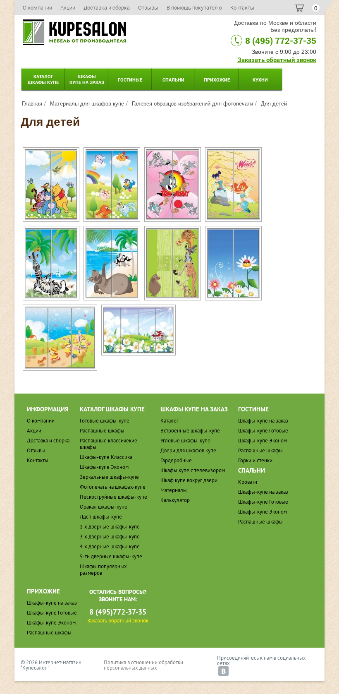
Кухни (260, 80)
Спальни (173, 80)
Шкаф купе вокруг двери (188, 480)
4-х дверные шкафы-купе (110, 546)
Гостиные (130, 80)
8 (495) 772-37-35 (280, 40)
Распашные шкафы (102, 430)
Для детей (274, 103)
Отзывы (148, 7)
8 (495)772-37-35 (117, 612)
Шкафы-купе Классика (106, 457)
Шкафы (86, 79)
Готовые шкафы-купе (104, 420)
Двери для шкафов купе (188, 450)
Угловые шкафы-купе (185, 440)
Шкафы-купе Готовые (263, 430)
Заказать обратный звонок (276, 59)
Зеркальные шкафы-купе (109, 476)
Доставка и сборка (107, 7)
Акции (67, 7)
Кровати (247, 481)
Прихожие (217, 80)
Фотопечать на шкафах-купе (113, 486)
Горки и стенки (255, 460)
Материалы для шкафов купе (87, 103)
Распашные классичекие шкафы (108, 444)
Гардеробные (176, 460)
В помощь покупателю (194, 7)
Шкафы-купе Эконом (104, 467)
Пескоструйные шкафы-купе (113, 496)
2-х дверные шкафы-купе (110, 526)
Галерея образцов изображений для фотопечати (192, 103)
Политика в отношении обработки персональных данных (143, 665)
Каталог (43, 79)
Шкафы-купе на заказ (263, 420)
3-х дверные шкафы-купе (110, 536)
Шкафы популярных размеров (103, 569)
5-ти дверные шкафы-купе (111, 556)
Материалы (173, 490)
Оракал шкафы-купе (103, 506)
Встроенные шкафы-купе (190, 430)
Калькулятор (175, 500)
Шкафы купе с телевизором (192, 470)
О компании (37, 7)
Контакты (242, 7)
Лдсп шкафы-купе (101, 516)
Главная (32, 103)
